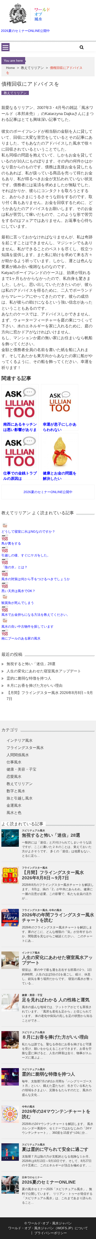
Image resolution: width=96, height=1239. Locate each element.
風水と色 (14, 813)
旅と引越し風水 (20, 798)
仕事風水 (14, 762)
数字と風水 (16, 791)
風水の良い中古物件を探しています (27, 626)
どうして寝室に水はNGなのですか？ (28, 531)
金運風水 (14, 805)
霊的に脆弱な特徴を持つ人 (29, 678)
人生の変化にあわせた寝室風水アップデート (44, 671)
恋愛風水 (14, 777)
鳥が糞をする (11, 543)
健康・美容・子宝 (21, 769)
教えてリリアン (32, 68)
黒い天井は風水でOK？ (18, 591)
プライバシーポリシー (50, 1233)
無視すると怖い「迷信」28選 (31, 664)
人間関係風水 (18, 755)
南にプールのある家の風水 (21, 638)
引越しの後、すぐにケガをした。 (25, 555)
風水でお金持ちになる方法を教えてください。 (35, 614)
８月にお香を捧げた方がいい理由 (34, 685)
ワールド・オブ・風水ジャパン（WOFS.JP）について (48, 1228)
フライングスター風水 (25, 748)
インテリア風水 (20, 740)
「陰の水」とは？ (14, 567)
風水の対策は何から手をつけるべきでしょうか (35, 579)
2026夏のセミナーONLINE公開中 (25, 31)
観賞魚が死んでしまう (17, 603)
